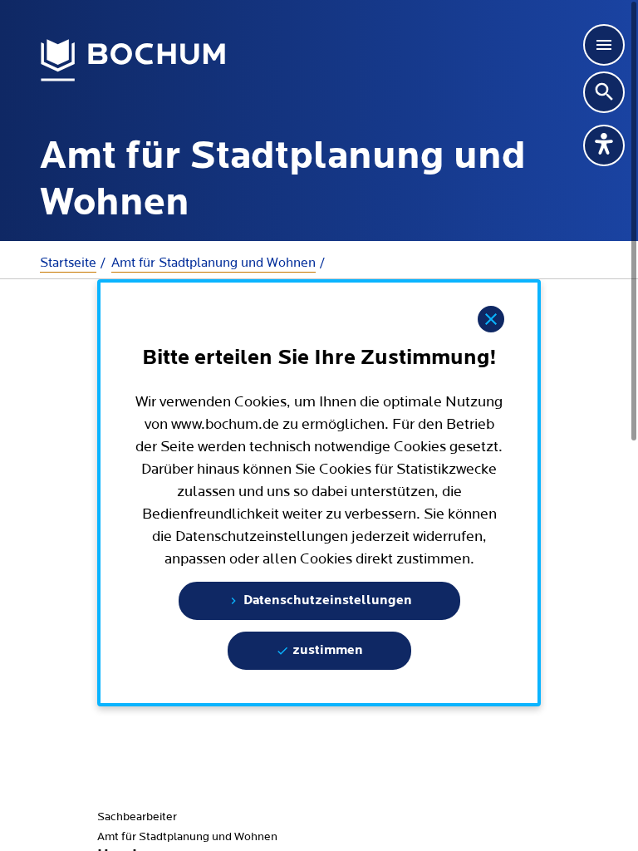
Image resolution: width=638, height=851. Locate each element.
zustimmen (326, 650)
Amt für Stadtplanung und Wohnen (213, 262)
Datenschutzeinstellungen (326, 601)
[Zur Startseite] (133, 60)
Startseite (68, 262)
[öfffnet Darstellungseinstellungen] (604, 145)
